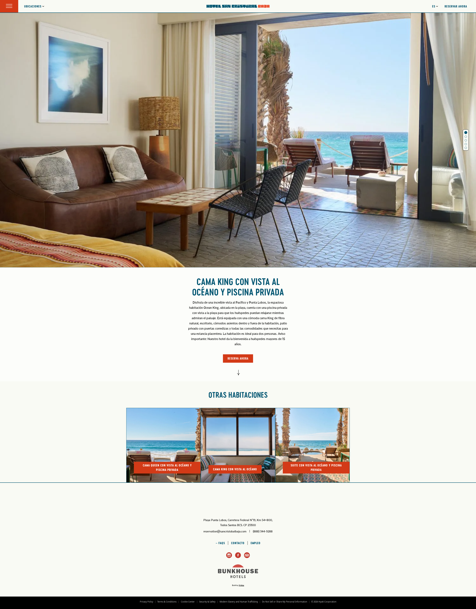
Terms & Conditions (166, 601)
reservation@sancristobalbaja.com (224, 531)
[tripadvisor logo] (247, 557)
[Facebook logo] (238, 557)
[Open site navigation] (9, 6)
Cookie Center (188, 601)
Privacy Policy (146, 601)
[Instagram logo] (229, 557)
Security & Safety (207, 601)
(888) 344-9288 (263, 531)
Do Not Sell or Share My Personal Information (284, 601)
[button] (465, 132)
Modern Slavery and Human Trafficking (239, 601)
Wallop (241, 585)
